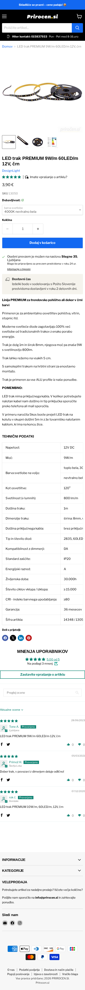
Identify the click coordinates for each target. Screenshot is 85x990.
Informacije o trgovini (19, 269)
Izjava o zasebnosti (46, 974)
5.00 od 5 (53, 659)
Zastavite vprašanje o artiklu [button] (42, 674)
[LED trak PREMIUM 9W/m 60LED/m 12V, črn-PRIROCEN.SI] (8, 142)
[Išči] (77, 28)
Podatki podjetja (29, 969)
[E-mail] (5, 923)
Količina (7, 220)
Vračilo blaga (70, 974)
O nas (11, 969)
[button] (11, 177)
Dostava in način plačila (58, 969)
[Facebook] (12, 923)
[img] (9, 721)
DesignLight (11, 171)
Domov (7, 46)
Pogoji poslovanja (18, 974)
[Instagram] (20, 923)
